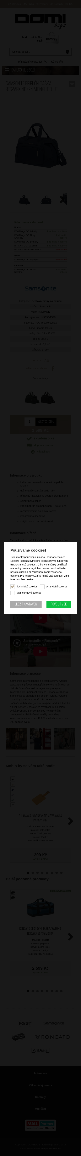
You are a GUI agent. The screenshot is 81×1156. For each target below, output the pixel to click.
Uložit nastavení (26, 604)
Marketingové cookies (29, 592)
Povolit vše (59, 604)
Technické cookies (27, 586)
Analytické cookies (56, 586)
